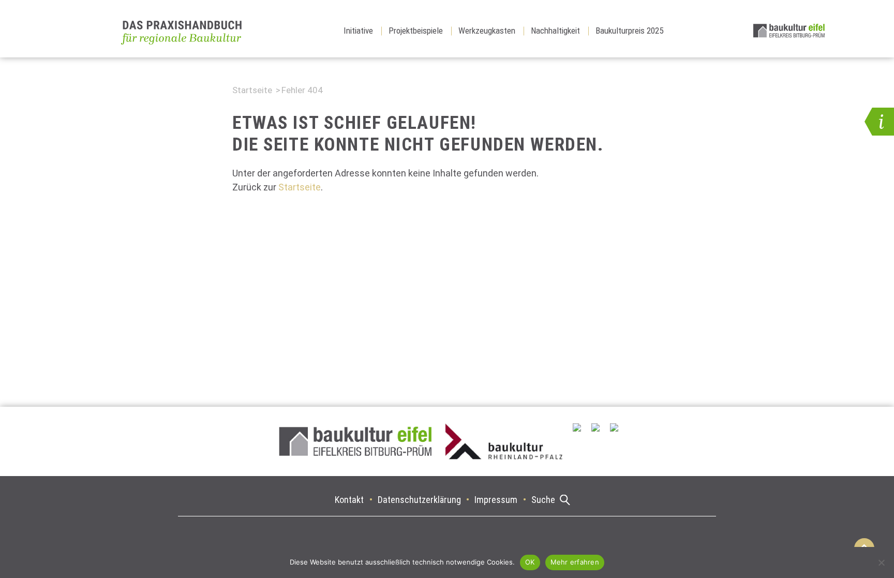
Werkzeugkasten (486, 30)
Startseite (252, 90)
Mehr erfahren (574, 562)
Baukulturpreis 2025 (629, 30)
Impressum (495, 499)
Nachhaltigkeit (555, 30)
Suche (543, 499)
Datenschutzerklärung (419, 499)
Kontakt (349, 499)
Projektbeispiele (416, 30)
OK (530, 562)
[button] (879, 122)
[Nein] (881, 562)
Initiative (358, 30)
